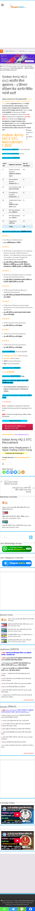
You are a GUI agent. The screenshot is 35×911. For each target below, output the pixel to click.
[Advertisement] (17, 28)
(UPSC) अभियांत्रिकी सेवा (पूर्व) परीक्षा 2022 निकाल (14, 742)
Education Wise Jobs (13, 66)
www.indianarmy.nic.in (21, 434)
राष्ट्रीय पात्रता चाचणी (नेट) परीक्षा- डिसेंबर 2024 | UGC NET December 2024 (16, 517)
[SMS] (19, 472)
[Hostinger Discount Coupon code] (17, 59)
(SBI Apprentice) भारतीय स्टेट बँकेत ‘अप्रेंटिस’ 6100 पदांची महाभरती (21, 489)
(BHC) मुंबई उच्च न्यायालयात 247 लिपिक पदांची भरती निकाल (16, 729)
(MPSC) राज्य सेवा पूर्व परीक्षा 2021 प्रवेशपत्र (13, 687)
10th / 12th (24, 66)
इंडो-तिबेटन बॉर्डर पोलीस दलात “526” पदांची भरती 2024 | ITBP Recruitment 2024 (19, 641)
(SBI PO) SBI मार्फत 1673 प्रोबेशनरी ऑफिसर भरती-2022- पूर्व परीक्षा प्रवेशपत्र (15, 669)
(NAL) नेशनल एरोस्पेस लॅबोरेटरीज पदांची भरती (11, 482)
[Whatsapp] (4, 472)
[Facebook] (11, 472)
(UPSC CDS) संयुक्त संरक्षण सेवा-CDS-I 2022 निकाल (16, 720)
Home (3, 66)
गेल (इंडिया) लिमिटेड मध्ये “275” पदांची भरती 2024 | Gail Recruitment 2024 (20, 635)
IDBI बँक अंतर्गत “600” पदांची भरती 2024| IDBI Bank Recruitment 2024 (16, 526)
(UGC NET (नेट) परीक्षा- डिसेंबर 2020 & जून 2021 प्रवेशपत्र (16, 683)
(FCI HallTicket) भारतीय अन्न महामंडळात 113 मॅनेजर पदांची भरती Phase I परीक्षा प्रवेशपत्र (16, 664)
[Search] (30, 537)
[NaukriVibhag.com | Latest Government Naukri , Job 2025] (17, 5)
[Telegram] (8, 472)
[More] (23, 472)
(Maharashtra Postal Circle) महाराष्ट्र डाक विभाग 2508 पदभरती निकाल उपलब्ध (16, 716)
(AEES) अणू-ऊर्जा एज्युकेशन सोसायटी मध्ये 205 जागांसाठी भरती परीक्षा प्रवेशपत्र (16, 659)
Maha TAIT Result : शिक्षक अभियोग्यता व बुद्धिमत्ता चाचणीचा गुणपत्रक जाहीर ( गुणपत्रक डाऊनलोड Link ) (17, 711)
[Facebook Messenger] (15, 472)
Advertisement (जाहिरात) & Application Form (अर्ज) (14, 427)
